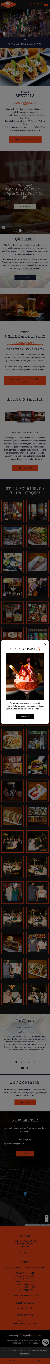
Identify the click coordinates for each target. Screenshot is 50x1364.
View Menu (25, 716)
